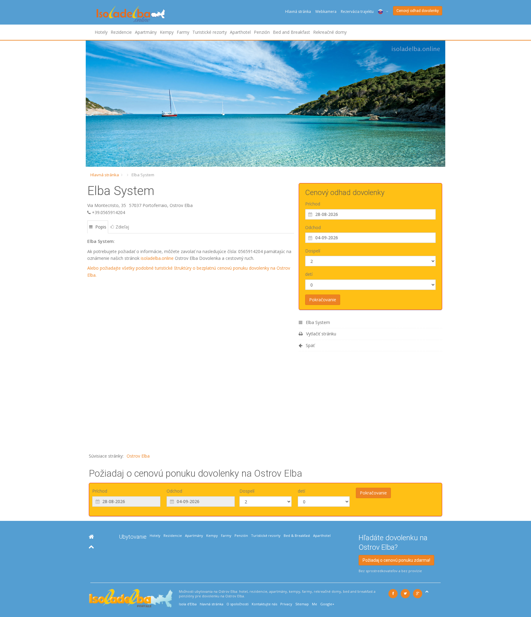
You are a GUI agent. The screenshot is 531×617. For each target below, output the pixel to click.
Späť (310, 345)
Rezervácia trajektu (357, 11)
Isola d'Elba (188, 604)
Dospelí (312, 251)
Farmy (183, 32)
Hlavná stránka (298, 11)
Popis (100, 227)
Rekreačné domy (330, 32)
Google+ (327, 604)
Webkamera (325, 11)
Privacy (286, 604)
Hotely (101, 32)
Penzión (262, 32)
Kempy (167, 32)
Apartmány (146, 32)
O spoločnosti (237, 604)
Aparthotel (240, 32)
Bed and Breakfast (291, 32)
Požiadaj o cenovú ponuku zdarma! (396, 560)
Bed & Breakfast (297, 535)
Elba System (317, 322)
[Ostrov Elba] (91, 536)
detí (309, 274)
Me (314, 604)
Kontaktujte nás (264, 604)
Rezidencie (121, 32)
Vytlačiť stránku (320, 334)
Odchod (313, 227)
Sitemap (302, 604)
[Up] (91, 547)
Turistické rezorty (209, 32)
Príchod (312, 204)
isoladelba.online (157, 258)
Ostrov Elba (138, 456)
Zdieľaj (122, 227)
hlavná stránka (211, 604)
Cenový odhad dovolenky (417, 11)
